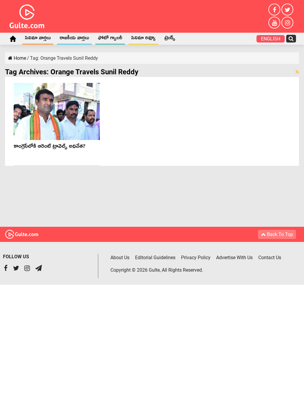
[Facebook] (274, 9)
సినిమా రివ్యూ (143, 38)
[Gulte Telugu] (27, 15)
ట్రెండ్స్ (169, 38)
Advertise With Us (234, 257)
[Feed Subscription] (297, 72)
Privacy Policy (195, 257)
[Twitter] (287, 9)
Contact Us (269, 257)
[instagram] (287, 23)
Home (12, 39)
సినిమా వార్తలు (38, 38)
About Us (119, 257)
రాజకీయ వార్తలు (74, 38)
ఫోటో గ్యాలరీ (110, 38)
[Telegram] (38, 269)
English (270, 39)
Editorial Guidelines (155, 257)
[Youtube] (274, 23)
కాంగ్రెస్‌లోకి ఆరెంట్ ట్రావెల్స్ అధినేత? (50, 147)
